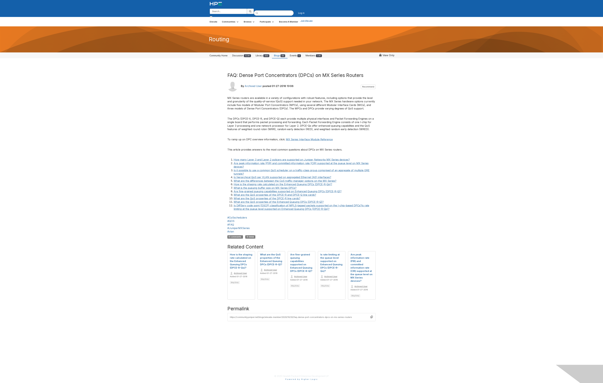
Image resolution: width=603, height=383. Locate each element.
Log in (301, 13)
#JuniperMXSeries (238, 228)
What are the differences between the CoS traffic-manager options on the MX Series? (285, 180)
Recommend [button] (368, 87)
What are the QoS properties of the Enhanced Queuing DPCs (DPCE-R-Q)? (279, 201)
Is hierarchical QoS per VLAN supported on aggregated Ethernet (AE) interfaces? (282, 177)
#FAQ (230, 224)
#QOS (230, 221)
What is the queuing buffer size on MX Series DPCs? (265, 187)
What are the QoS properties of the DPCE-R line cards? (267, 198)
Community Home (218, 55)
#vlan (230, 231)
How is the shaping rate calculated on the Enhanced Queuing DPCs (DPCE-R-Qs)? (283, 184)
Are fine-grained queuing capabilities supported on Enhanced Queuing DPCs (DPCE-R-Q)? (288, 191)
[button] (230, 21)
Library (262, 55)
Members (313, 55)
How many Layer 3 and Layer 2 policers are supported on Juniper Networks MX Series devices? (292, 159)
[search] (250, 11)
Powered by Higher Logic (301, 379)
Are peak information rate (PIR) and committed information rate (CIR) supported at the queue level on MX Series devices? (361, 267)
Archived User (253, 86)
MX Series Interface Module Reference (309, 139)
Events (295, 55)
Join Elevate (306, 21)
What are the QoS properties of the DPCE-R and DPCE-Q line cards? (275, 194)
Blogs (279, 55)
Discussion (241, 55)
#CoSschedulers (237, 217)
